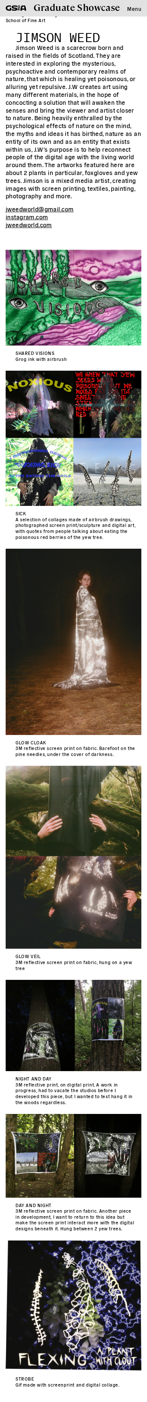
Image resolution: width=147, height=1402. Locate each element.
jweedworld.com (29, 224)
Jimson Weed (57, 35)
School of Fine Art (26, 20)
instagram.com (27, 216)
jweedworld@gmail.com (40, 209)
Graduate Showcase (77, 7)
